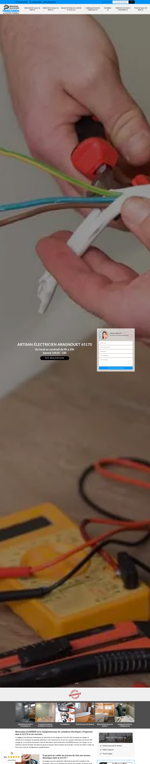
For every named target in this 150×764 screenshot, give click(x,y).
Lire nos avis (12, 760)
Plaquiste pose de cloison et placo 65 (71, 9)
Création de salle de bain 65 (51, 9)
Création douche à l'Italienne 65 (123, 9)
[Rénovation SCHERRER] (11, 9)
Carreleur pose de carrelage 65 (93, 9)
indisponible (22, 2)
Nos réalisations (54, 358)
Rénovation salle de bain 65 (32, 9)
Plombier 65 (107, 9)
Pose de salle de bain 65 (140, 9)
